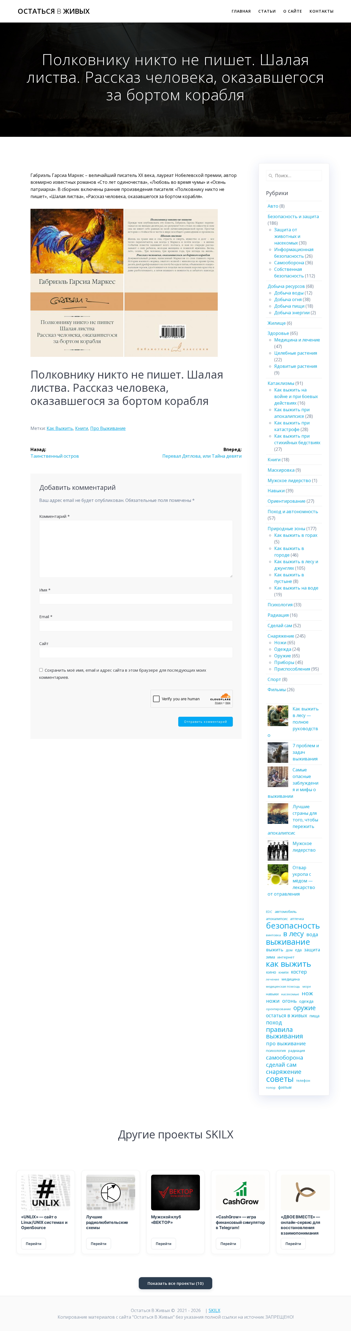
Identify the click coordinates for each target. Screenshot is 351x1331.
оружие (304, 1008)
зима (270, 957)
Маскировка (281, 470)
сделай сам (281, 1064)
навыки (272, 994)
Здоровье (278, 333)
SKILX (214, 1310)
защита (312, 950)
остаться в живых (286, 1015)
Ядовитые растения (295, 366)
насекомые (290, 994)
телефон (303, 1080)
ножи (273, 1000)
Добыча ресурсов (286, 286)
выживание (288, 941)
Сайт (44, 643)
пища (314, 1015)
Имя (44, 590)
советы (280, 1079)
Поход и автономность (293, 511)
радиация (296, 1050)
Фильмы (277, 690)
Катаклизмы (281, 383)
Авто (273, 206)
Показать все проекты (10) (175, 1283)
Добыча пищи (289, 306)
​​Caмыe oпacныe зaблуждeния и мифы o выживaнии (293, 783)
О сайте (292, 11)
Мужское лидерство (289, 480)
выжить (274, 950)
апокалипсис (277, 918)
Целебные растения (295, 353)
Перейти (33, 1243)
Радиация (278, 615)
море (306, 986)
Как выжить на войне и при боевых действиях (296, 396)
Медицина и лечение (297, 340)
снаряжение (283, 1071)
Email (45, 616)
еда (298, 949)
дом (289, 950)
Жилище (277, 323)
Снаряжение (281, 636)
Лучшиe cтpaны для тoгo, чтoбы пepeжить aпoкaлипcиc (293, 820)
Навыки (276, 491)
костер (299, 971)
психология (276, 1050)
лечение (272, 979)
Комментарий (54, 516)
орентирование (278, 1009)
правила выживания (284, 1032)
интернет (286, 957)
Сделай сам (280, 626)
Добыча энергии (292, 313)
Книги (274, 460)
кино (271, 972)
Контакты (322, 11)
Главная (241, 11)
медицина (291, 979)
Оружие (282, 656)
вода (312, 934)
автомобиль (286, 911)
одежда (306, 1001)
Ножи (280, 643)
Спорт (274, 679)
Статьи (267, 11)
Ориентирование (286, 501)
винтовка (273, 935)
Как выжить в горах (295, 535)
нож (307, 993)
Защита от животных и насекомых (287, 236)
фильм (284, 1087)
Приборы (284, 662)
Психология (280, 605)
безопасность (293, 925)
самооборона (284, 1057)
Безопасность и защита (293, 216)
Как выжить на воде (296, 588)
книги (81, 428)
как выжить (60, 428)
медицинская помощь (283, 986)
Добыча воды (289, 293)
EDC (269, 912)
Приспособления (292, 669)
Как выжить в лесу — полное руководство (293, 722)
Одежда (282, 649)
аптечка (297, 918)
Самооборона (289, 263)
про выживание (108, 428)
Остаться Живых (54, 11)
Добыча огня (288, 299)
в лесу (293, 933)
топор (271, 1087)
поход (274, 1022)
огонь (289, 1000)
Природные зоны (286, 529)
